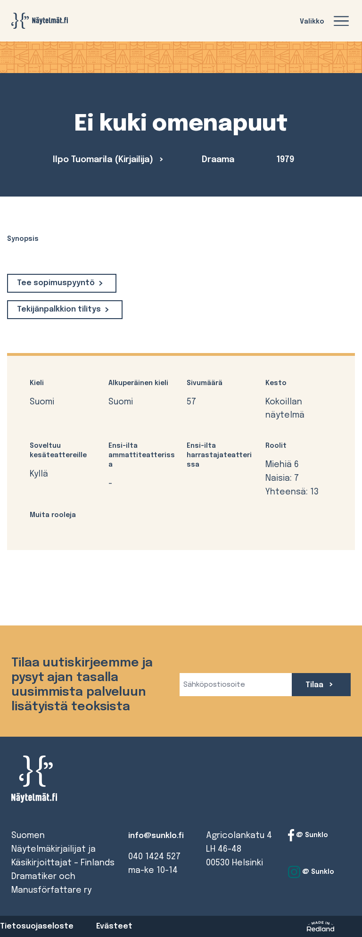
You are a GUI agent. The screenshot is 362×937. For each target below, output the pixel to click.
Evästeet (114, 926)
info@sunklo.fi (156, 836)
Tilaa (315, 685)
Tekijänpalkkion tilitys (59, 309)
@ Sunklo (311, 835)
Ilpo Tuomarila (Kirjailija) (104, 160)
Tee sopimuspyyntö (56, 283)
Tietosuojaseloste (37, 926)
